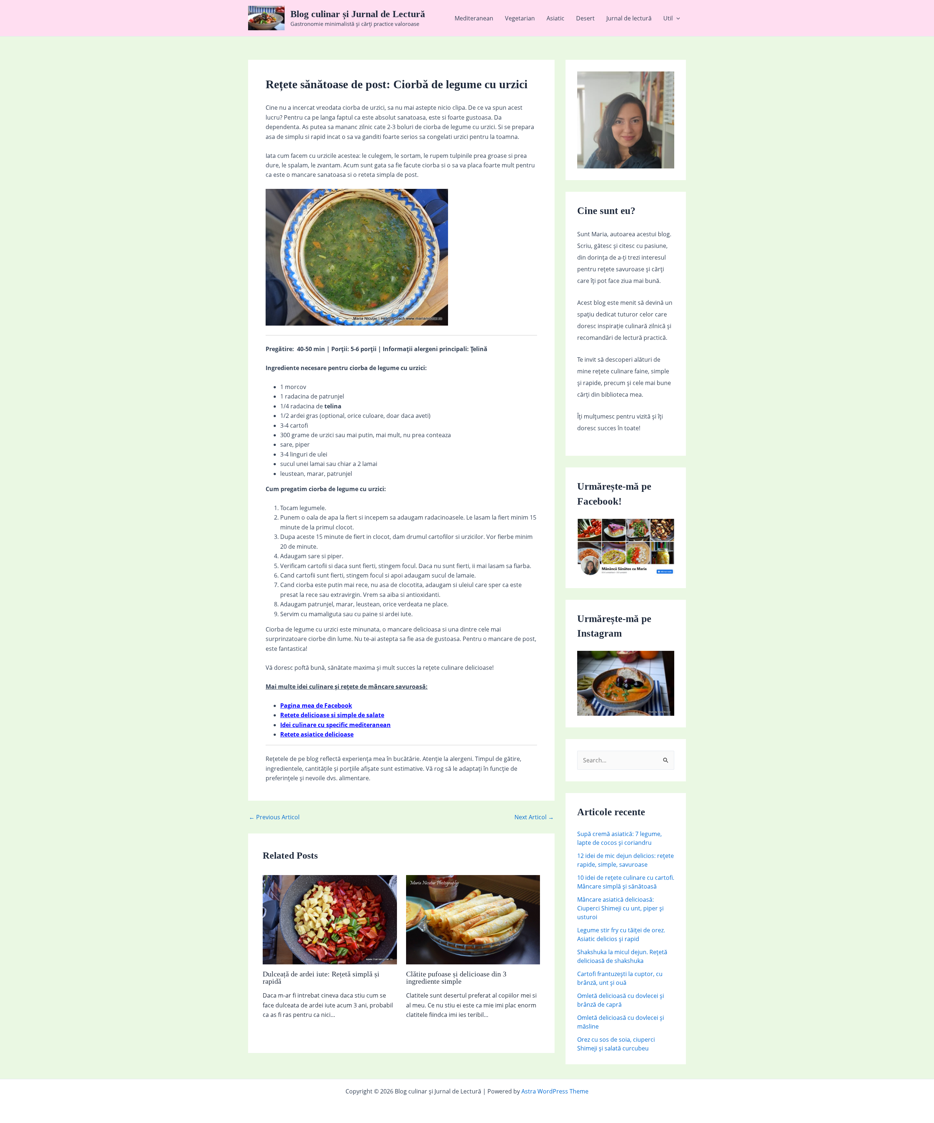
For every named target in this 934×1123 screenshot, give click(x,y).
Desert (585, 18)
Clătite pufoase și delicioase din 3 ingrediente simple (456, 977)
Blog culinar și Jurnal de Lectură (357, 14)
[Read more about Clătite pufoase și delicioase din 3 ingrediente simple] (473, 919)
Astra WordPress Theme (554, 1091)
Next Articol (534, 817)
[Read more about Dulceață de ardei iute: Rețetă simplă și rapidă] (330, 919)
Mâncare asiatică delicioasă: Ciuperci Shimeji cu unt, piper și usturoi (620, 908)
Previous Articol (274, 817)
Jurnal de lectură (629, 18)
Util (668, 18)
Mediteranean (474, 18)
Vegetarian (520, 18)
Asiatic (555, 18)
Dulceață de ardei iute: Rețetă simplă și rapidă (321, 977)
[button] (676, 18)
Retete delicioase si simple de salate (332, 715)
